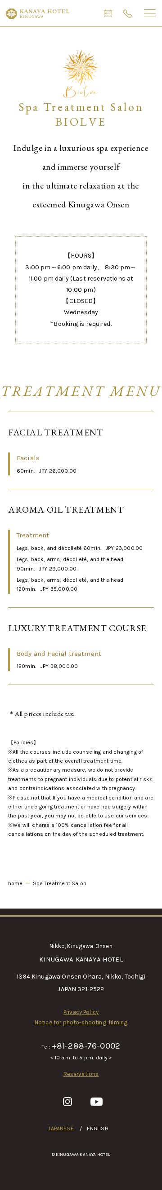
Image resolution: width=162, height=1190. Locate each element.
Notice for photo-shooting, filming (81, 1022)
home (15, 883)
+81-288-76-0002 (86, 1046)
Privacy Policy (81, 1012)
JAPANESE (60, 1128)
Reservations (81, 1074)
